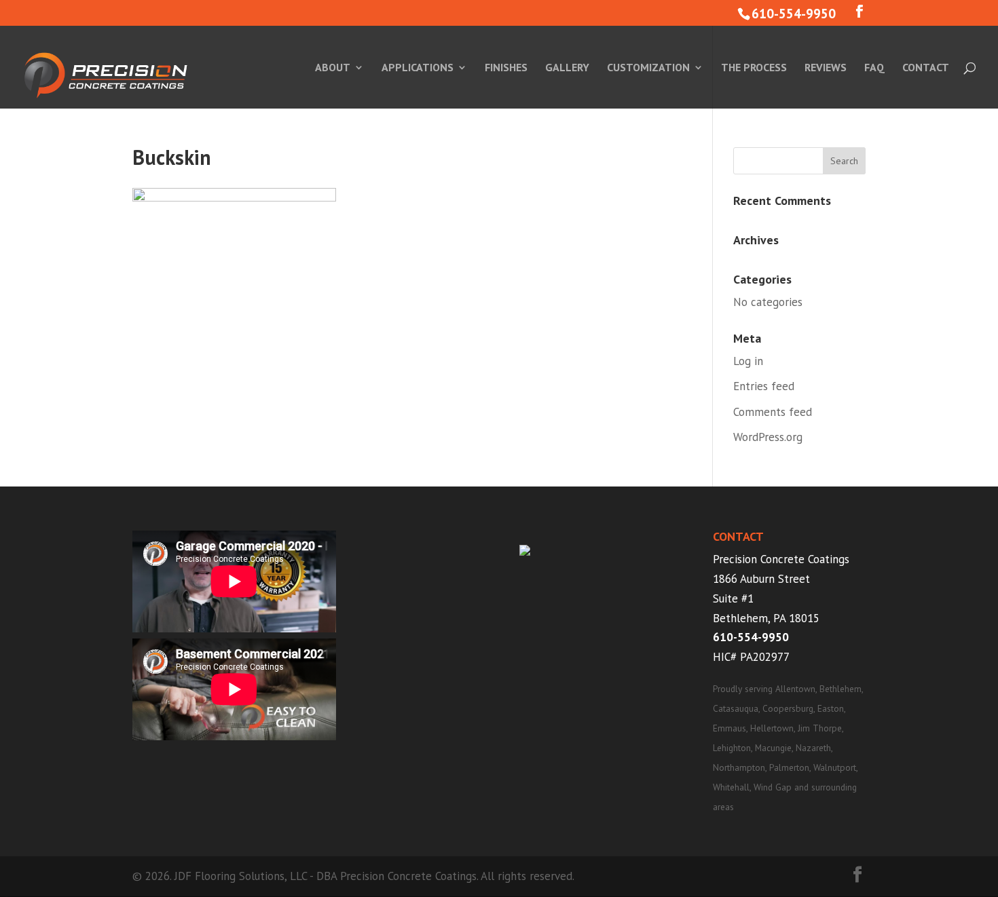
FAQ (874, 68)
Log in (748, 361)
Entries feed (763, 386)
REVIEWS (826, 68)
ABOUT (332, 68)
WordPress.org (767, 437)
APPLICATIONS (418, 68)
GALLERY (567, 68)
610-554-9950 (751, 637)
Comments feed (772, 411)
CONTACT (925, 68)
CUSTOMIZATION (648, 68)
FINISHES (506, 68)
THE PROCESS (754, 68)
